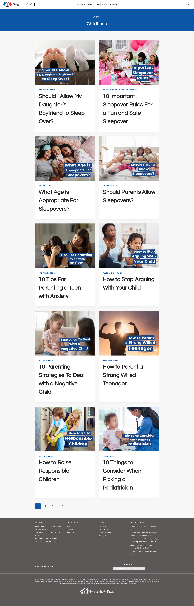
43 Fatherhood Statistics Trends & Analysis (47, 533)
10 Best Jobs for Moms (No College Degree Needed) (48, 527)
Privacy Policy (104, 536)
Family (113, 4)
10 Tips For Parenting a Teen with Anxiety (60, 287)
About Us (70, 533)
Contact (70, 530)
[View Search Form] (189, 4)
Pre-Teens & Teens (47, 90)
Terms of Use (104, 530)
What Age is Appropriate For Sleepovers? (58, 200)
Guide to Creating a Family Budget (48, 541)
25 (63, 506)
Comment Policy (105, 533)
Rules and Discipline (128, 90)
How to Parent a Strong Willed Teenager (123, 375)
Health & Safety (110, 456)
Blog (68, 526)
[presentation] (65, 62)
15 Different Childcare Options (46, 538)
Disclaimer (102, 526)
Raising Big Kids (110, 90)
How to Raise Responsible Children (55, 471)
